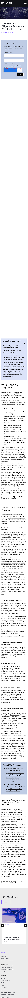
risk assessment (15, 715)
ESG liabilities (21, 579)
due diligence (19, 738)
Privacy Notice (18, 65)
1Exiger (23, 366)
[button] (25, 3)
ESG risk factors (14, 402)
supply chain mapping (8, 738)
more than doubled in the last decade (12, 475)
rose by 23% (11, 482)
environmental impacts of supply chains (13, 563)
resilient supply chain (12, 452)
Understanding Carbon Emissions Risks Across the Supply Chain (14, 779)
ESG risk (9, 871)
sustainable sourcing (10, 418)
